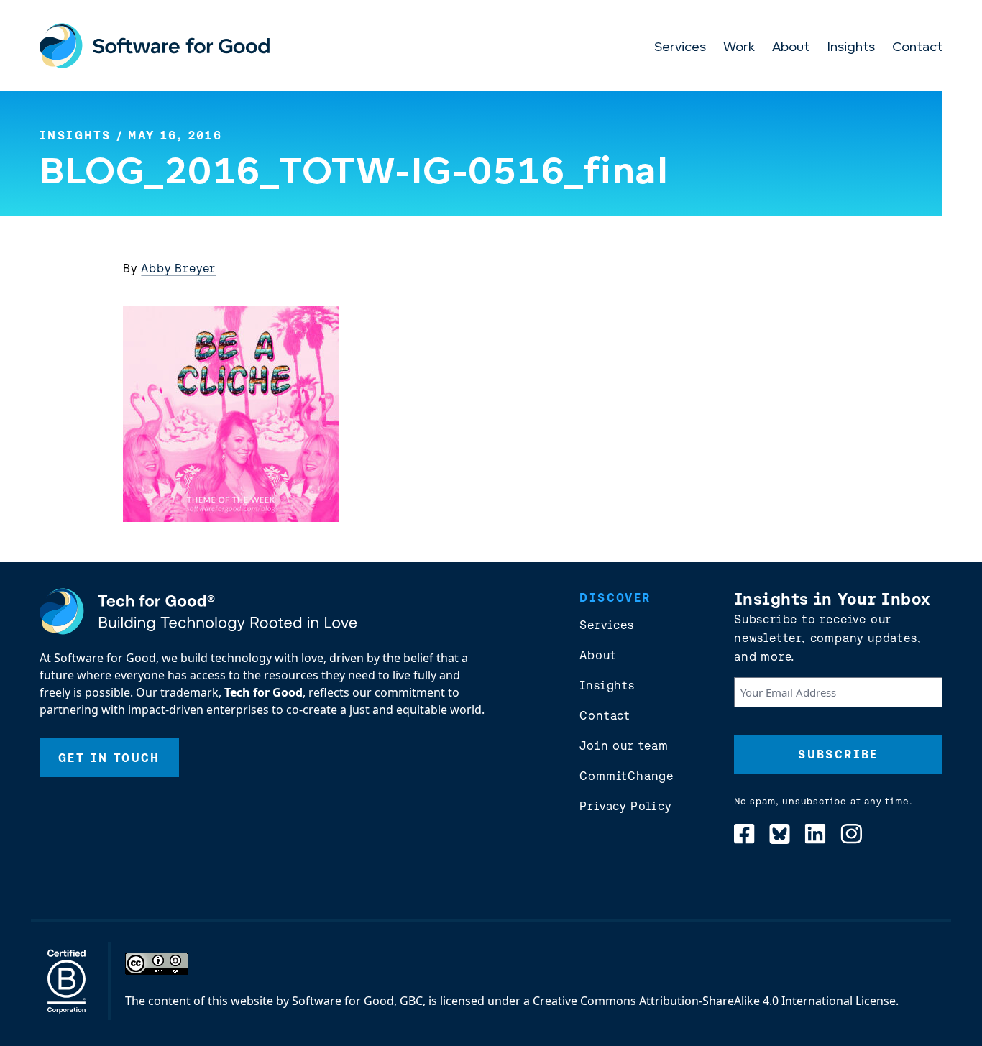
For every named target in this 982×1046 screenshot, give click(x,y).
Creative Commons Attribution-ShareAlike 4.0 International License (714, 1001)
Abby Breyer (178, 268)
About (790, 48)
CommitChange (626, 775)
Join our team (623, 745)
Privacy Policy (625, 805)
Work (739, 48)
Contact (917, 48)
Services (680, 48)
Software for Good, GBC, (359, 1001)
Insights (851, 48)
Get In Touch (109, 757)
